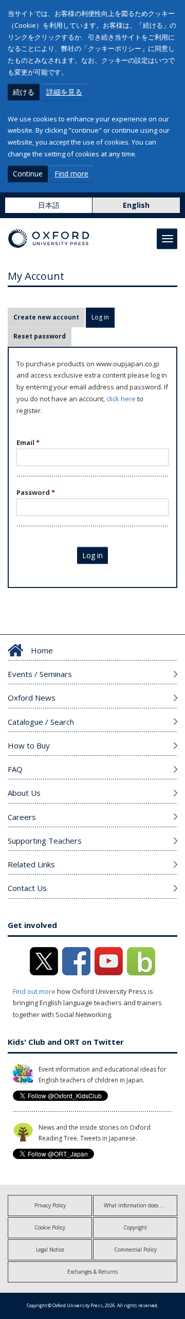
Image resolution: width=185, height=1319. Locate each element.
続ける (23, 92)
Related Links (31, 864)
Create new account (46, 317)
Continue (28, 174)
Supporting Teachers (45, 840)
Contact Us (27, 888)
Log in (103, 317)
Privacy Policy (50, 1205)
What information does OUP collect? (140, 1205)
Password (35, 492)
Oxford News (31, 697)
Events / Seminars (40, 674)
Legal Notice (50, 1249)
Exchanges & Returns (92, 1271)
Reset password (39, 336)
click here (121, 398)
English (136, 205)
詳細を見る (64, 92)
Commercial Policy (135, 1249)
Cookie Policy (49, 1227)
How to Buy (29, 745)
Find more (71, 174)
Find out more (34, 991)
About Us (24, 793)
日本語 (49, 205)
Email (28, 442)
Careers (22, 817)
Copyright (135, 1227)
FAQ (15, 769)
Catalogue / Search (41, 722)
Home (42, 650)
